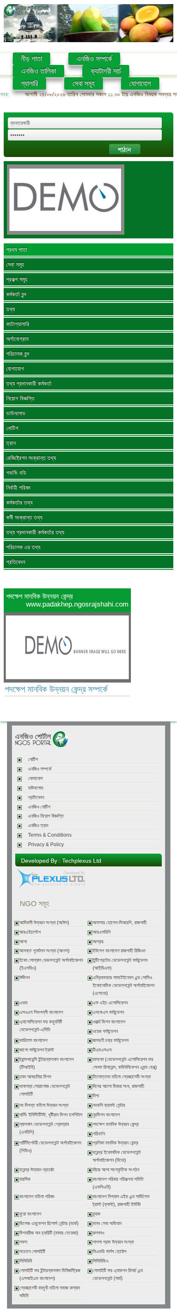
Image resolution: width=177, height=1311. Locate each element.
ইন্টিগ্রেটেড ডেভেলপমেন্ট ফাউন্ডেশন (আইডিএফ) (120, 964)
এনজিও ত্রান (38, 825)
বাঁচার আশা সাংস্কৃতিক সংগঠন (116, 1170)
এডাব (23, 1003)
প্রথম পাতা (16, 249)
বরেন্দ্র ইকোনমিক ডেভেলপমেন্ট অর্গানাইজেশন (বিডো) (117, 1156)
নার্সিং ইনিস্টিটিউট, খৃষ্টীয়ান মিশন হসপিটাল (50, 1115)
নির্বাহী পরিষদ (18, 487)
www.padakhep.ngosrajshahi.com (77, 604)
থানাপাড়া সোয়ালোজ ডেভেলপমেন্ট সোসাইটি (44, 1090)
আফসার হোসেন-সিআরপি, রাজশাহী (120, 923)
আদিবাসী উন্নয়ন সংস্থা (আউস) (44, 923)
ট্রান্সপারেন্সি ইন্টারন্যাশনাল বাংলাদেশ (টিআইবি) (46, 1063)
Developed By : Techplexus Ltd (61, 860)
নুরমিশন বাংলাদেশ (106, 1115)
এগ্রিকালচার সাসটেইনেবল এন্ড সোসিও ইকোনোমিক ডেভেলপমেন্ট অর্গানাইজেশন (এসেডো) (123, 985)
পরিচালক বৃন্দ (17, 353)
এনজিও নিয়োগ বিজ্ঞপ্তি (46, 816)
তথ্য (10, 309)
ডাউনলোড (16, 413)
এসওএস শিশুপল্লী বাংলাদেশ (41, 1012)
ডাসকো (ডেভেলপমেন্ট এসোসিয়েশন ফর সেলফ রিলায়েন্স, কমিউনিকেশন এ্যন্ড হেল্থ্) (125, 1063)
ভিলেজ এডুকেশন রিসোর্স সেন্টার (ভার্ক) (49, 1223)
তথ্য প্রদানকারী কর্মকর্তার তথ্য (35, 532)
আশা (23, 942)
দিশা (96, 1096)
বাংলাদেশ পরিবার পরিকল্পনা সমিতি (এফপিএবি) (118, 1183)
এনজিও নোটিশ (39, 807)
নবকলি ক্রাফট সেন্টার (109, 1105)
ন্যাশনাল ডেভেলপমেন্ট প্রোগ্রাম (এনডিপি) (44, 1128)
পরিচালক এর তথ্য (23, 547)
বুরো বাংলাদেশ (30, 1214)
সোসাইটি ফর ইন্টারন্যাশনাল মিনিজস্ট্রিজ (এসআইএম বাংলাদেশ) (49, 1274)
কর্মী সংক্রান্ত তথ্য (24, 517)
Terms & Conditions (50, 835)
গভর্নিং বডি (16, 472)
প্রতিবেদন (15, 562)
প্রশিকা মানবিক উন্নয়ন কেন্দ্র (115, 1143)
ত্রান (11, 443)
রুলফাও (98, 1233)
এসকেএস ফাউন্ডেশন (108, 1012)
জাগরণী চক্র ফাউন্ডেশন (110, 1040)
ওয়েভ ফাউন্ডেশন (105, 1031)
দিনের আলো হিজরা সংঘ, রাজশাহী (118, 1086)
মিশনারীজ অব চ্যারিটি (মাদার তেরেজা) (48, 1233)
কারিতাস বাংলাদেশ (33, 1040)
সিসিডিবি (25, 1261)
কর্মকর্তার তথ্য (19, 502)
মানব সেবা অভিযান (107, 1223)
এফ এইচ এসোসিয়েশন (110, 1003)
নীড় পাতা (31, 59)
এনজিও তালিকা (38, 71)
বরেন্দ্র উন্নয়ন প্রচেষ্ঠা (36, 1170)
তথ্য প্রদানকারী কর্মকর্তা (28, 383)
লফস (23, 1242)
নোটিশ (12, 428)
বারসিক (24, 1179)
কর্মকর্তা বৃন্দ (16, 294)
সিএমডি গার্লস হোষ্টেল (109, 1251)
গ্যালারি (29, 83)
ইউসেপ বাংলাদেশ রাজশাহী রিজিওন (119, 951)
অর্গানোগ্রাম (17, 338)
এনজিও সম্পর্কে (94, 59)
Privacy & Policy (46, 844)
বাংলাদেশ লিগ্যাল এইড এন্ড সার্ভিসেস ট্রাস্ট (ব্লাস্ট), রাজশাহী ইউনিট (121, 1200)
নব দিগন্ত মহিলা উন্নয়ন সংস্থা (43, 1105)
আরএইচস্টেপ (30, 932)
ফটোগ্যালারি (17, 324)
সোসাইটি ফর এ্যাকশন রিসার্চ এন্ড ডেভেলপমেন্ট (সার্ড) (118, 1274)
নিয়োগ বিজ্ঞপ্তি (20, 398)
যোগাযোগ (140, 83)
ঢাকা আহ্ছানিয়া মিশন (35, 1077)
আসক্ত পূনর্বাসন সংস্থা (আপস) (44, 951)
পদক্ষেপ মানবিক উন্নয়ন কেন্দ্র (116, 1124)
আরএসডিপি (102, 932)
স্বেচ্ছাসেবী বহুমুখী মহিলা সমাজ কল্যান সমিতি (49, 1292)
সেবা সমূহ (83, 83)
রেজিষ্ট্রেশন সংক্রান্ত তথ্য (31, 457)
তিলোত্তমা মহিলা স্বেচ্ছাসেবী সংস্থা (122, 1077)
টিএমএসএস (102, 1050)
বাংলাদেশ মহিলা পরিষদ (36, 1196)
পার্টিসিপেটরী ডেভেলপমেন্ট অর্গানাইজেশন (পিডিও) (50, 1147)
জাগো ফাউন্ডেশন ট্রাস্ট (36, 1050)
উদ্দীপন (24, 977)
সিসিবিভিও (100, 1261)
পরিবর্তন (99, 1134)
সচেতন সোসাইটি (32, 1251)
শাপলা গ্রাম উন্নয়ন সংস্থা (113, 1242)
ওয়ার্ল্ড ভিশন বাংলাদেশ (109, 1022)
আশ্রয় (98, 942)
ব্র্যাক (96, 1214)
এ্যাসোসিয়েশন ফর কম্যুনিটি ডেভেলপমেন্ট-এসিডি (40, 1026)
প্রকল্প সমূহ (16, 279)
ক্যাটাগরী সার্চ (106, 71)
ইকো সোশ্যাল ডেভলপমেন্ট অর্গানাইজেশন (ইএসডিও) (51, 964)
